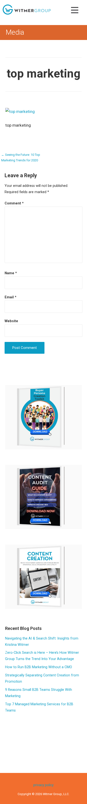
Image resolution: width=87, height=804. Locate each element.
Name (11, 273)
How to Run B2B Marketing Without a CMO (38, 667)
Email (10, 297)
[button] (74, 11)
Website (11, 321)
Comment (14, 203)
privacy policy (43, 785)
